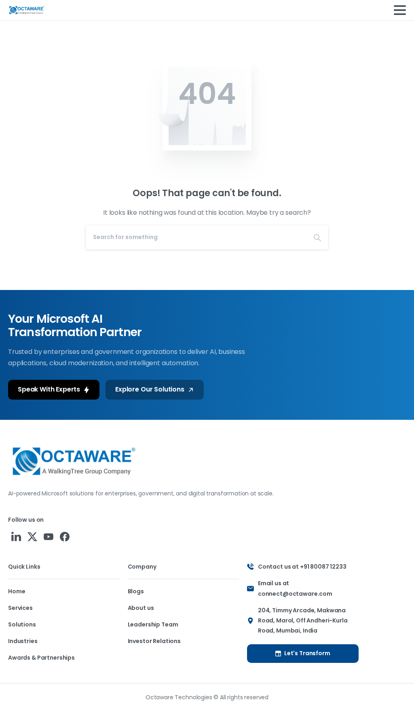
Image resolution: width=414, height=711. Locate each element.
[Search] (317, 237)
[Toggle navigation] (400, 10)
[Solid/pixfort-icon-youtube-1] (48, 536)
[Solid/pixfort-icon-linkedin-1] (16, 536)
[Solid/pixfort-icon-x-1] (32, 536)
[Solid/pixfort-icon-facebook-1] (65, 536)
